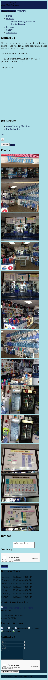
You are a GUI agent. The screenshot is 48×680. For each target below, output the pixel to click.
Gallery (9, 29)
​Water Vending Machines (23, 21)
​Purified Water (18, 24)
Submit (4, 566)
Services (10, 18)
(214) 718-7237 (24, 2)
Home (9, 15)
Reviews (10, 27)
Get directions (26, 607)
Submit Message (11, 672)
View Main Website (10, 5)
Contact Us (11, 32)
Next (12, 145)
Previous (5, 145)
